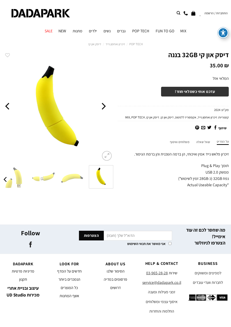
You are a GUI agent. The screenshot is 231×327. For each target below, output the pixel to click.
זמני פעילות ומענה (161, 291)
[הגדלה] (107, 156)
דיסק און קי (94, 44)
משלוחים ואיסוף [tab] (179, 142)
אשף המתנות (69, 295)
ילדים (93, 30)
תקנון (23, 279)
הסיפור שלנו (116, 271)
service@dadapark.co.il (161, 282)
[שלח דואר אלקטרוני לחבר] (203, 128)
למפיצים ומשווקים (208, 272)
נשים (107, 30)
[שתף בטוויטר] (209, 128)
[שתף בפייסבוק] (215, 128)
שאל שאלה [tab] (203, 142)
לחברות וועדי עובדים (208, 282)
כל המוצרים (69, 287)
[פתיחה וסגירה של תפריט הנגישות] (223, 32)
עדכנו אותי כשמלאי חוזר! (195, 91)
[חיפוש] (178, 13)
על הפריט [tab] (223, 141)
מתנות (77, 30)
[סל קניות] (193, 13)
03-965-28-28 (157, 272)
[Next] (8, 106)
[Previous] (103, 106)
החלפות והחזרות (161, 311)
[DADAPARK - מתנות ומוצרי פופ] (40, 13)
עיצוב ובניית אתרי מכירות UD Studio (23, 291)
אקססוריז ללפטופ (185, 117)
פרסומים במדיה (115, 279)
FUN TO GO (165, 30)
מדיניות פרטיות (23, 271)
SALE (49, 30)
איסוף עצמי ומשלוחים (162, 301)
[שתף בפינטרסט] (197, 128)
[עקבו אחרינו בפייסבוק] (30, 245)
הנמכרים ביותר (69, 279)
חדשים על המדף (69, 271)
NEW (62, 30)
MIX (183, 30)
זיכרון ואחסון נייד (115, 44)
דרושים (115, 287)
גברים (121, 30)
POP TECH (140, 30)
